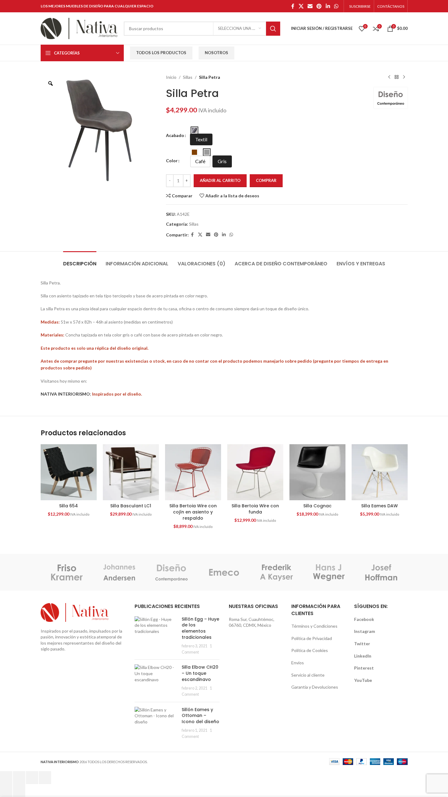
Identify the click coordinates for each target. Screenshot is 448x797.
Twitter (362, 643)
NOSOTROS (216, 52)
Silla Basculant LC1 (130, 506)
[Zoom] (50, 83)
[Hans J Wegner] (329, 572)
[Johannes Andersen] (119, 572)
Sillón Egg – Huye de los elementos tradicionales (200, 628)
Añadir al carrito (220, 180)
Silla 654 (68, 506)
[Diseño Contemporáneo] (171, 572)
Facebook (364, 619)
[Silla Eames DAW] (380, 472)
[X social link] (301, 6)
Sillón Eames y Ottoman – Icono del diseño (200, 715)
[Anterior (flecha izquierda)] (6, 790)
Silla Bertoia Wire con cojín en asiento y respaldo (193, 512)
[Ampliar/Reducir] (6, 777)
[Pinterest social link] (319, 6)
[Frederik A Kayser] (276, 572)
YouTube (363, 680)
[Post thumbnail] (156, 635)
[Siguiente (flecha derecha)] (19, 790)
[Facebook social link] (293, 6)
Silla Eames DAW (379, 506)
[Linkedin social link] (328, 6)
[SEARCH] (273, 29)
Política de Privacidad (311, 638)
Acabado (175, 135)
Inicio (171, 77)
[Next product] (404, 77)
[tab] (79, 260)
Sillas (187, 77)
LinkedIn (362, 655)
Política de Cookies (309, 650)
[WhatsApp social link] (336, 6)
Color (172, 160)
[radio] (194, 130)
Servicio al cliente (308, 675)
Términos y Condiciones (314, 626)
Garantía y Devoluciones (314, 687)
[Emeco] (224, 572)
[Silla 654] (69, 472)
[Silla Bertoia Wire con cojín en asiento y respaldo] (193, 472)
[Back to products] (396, 77)
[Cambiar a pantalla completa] (19, 777)
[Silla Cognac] (317, 472)
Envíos (297, 662)
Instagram (364, 631)
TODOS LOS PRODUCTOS (161, 52)
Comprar (266, 180)
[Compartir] (32, 777)
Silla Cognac (317, 506)
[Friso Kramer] (67, 572)
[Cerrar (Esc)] (45, 777)
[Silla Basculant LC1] (131, 472)
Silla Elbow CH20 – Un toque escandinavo (200, 673)
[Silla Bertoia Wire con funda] (255, 472)
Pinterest (364, 667)
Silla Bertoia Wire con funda (255, 509)
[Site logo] (79, 27)
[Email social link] (309, 6)
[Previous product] (389, 77)
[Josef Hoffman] (381, 572)
